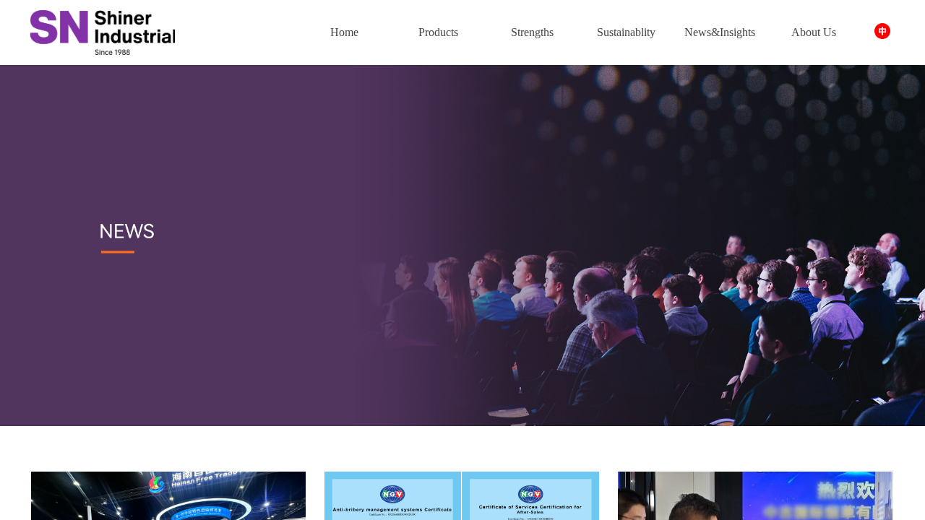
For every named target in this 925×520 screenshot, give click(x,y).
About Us (813, 32)
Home (344, 32)
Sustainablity (626, 32)
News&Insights (719, 32)
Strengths (532, 32)
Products (438, 32)
